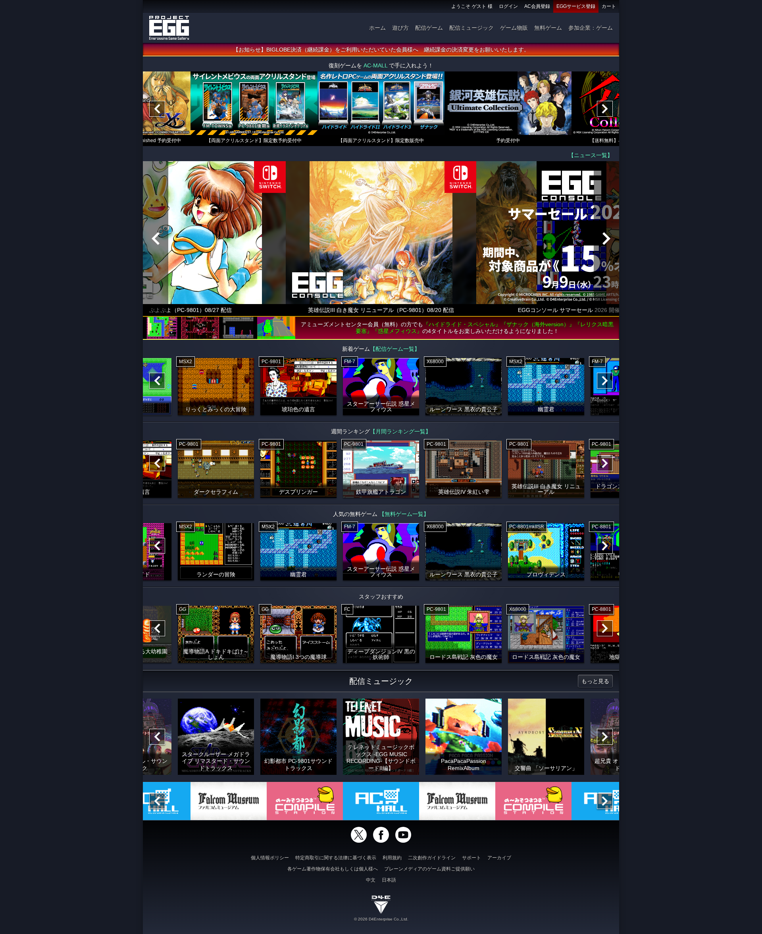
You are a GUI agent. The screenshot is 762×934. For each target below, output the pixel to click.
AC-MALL (375, 65)
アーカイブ (499, 857)
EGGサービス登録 (575, 6)
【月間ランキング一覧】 (400, 431)
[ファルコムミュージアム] (228, 801)
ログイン (508, 6)
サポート (471, 857)
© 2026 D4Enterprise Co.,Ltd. (381, 919)
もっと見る (595, 681)
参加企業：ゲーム (590, 28)
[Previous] (157, 109)
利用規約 (392, 857)
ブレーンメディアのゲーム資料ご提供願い (429, 869)
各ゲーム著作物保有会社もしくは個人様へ (332, 869)
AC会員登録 (537, 6)
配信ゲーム (429, 28)
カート (609, 6)
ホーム (377, 28)
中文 (370, 880)
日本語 (389, 880)
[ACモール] (381, 801)
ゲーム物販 (514, 28)
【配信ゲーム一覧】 (395, 349)
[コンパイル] (305, 801)
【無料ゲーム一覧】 (404, 514)
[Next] (605, 109)
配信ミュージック (471, 28)
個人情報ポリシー (270, 857)
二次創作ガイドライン (432, 857)
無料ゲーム (548, 28)
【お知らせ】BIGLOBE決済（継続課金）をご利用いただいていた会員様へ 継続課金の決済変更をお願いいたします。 (381, 49)
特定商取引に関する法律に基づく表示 (335, 857)
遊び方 (400, 28)
